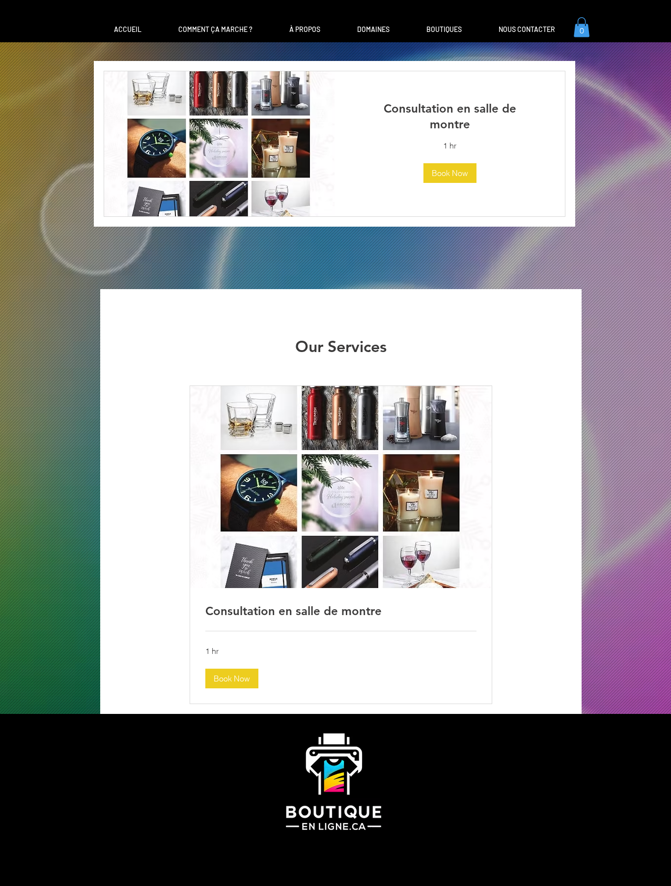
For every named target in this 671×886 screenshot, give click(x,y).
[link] (449, 116)
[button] (373, 29)
